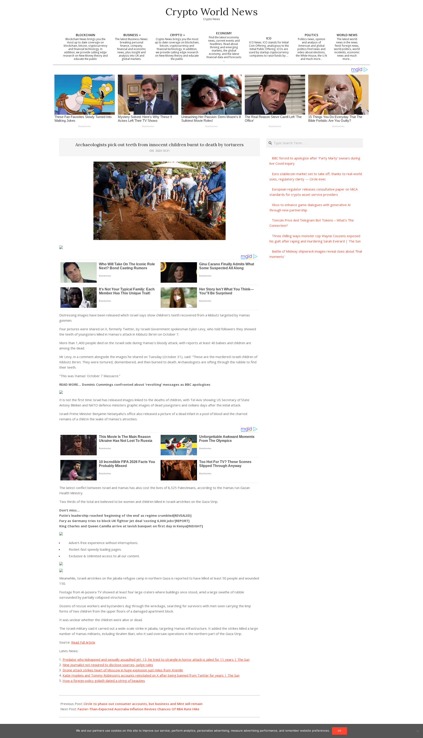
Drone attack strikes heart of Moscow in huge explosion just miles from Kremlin (123, 670)
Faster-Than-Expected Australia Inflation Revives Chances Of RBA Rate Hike (138, 709)
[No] (417, 731)
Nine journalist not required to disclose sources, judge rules (108, 664)
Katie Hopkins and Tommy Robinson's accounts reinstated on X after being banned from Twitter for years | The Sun (151, 675)
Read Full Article (83, 642)
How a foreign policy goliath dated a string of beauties (104, 680)
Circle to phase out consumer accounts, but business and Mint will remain (142, 703)
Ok (339, 730)
